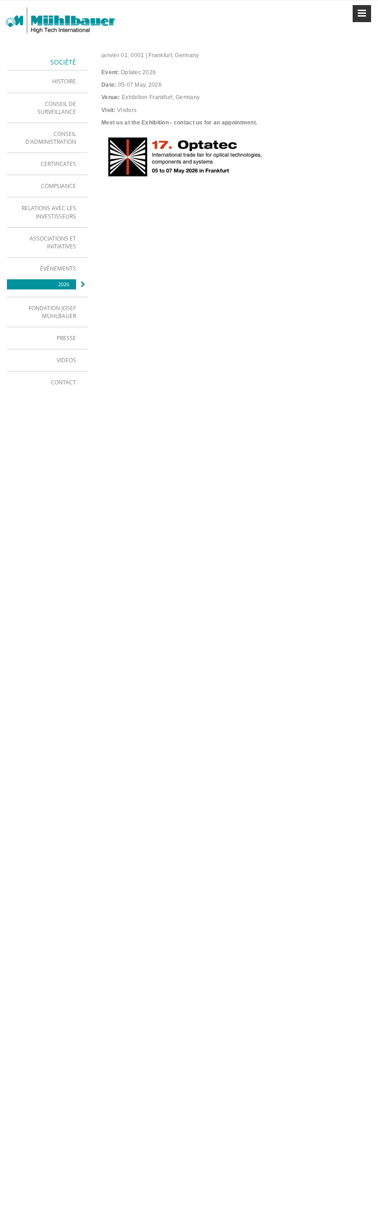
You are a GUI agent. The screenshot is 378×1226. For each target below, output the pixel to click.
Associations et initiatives (53, 242)
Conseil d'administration (50, 137)
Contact (63, 382)
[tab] (47, 81)
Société (63, 62)
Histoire (64, 81)
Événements (58, 268)
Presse (66, 338)
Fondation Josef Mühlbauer (52, 311)
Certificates (58, 163)
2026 (63, 284)
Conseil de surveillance (56, 107)
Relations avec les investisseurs (49, 211)
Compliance (58, 185)
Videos (66, 360)
